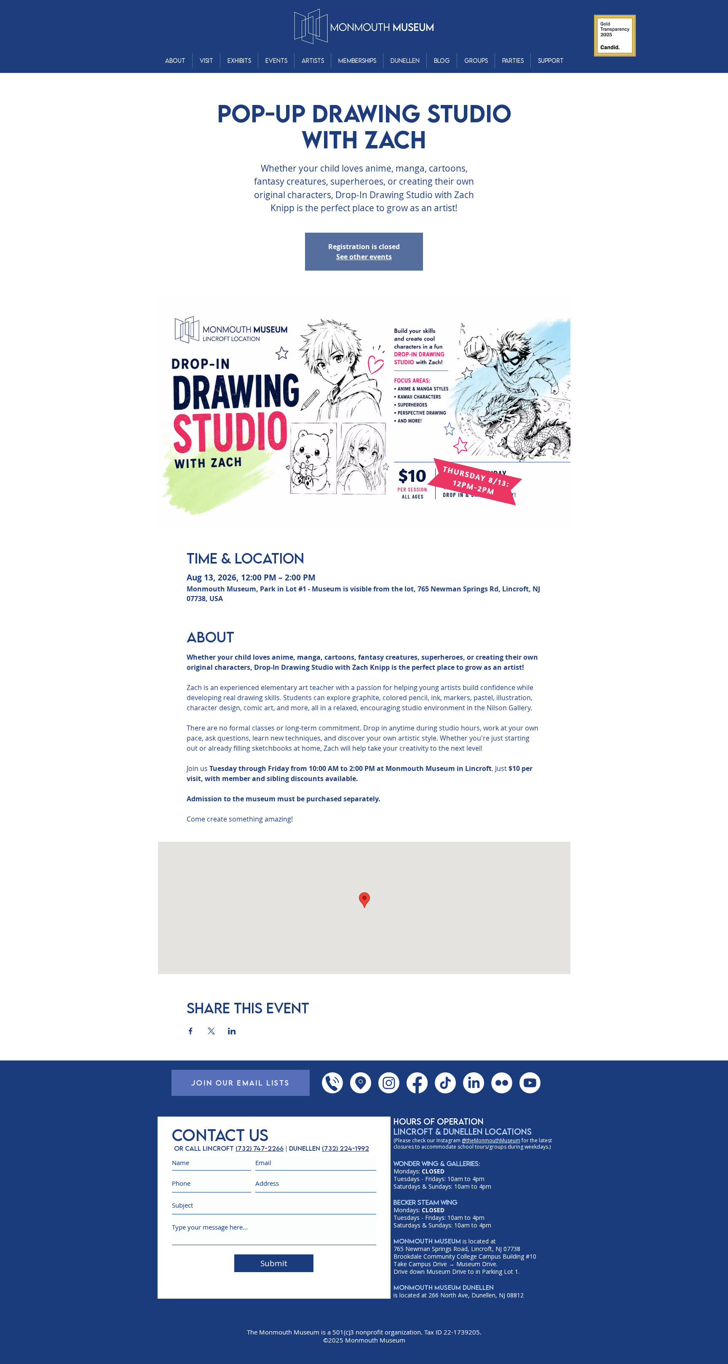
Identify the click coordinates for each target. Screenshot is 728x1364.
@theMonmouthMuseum (491, 1140)
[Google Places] (360, 1082)
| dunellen (303, 1148)
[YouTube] (530, 1082)
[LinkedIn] (473, 1082)
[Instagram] (388, 1082)
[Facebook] (417, 1082)
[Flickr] (501, 1082)
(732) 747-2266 (260, 1148)
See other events (364, 256)
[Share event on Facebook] (191, 1031)
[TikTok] (445, 1082)
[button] (175, 60)
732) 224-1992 (346, 1148)
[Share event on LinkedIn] (232, 1031)
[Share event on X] (211, 1031)
